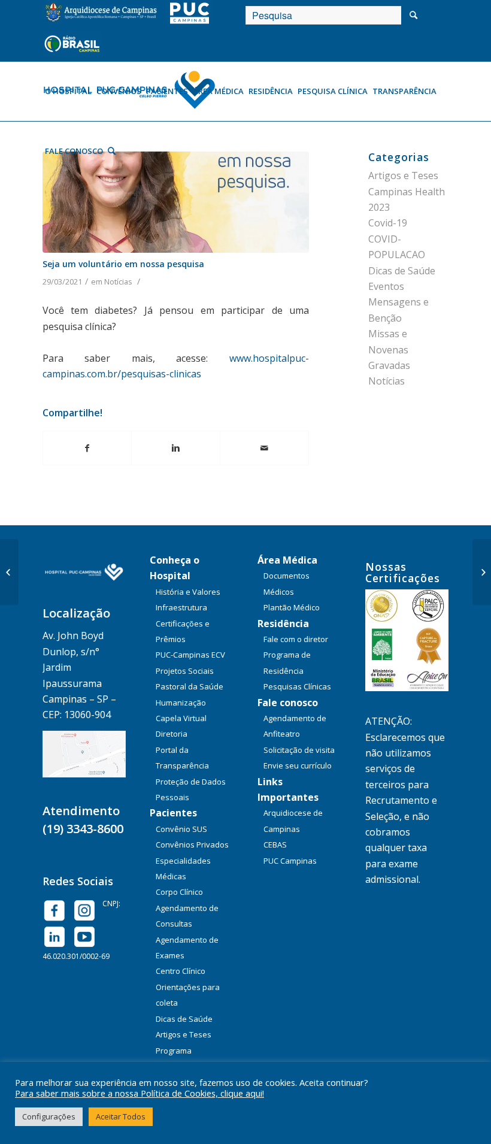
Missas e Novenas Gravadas (389, 349)
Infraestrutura (181, 607)
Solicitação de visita (299, 749)
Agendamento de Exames (187, 947)
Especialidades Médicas (183, 868)
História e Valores (188, 591)
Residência (283, 623)
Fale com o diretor (295, 639)
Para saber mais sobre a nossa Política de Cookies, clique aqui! (139, 1093)
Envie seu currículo (297, 765)
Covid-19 (387, 222)
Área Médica (287, 560)
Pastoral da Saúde (189, 686)
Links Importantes (288, 789)
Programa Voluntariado (179, 1058)
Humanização (181, 702)
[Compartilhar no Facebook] (87, 448)
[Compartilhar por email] (264, 448)
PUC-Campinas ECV (190, 654)
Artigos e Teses (183, 1034)
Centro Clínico (180, 971)
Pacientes (173, 812)
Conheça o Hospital (174, 567)
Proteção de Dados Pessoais (191, 789)
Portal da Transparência (182, 757)
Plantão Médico (291, 607)
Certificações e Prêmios (183, 631)
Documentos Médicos (286, 583)
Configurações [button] (48, 1116)
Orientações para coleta (188, 995)
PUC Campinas (290, 860)
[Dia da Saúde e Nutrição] (481, 572)
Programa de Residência (287, 662)
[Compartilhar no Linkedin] (176, 448)
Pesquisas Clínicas (297, 686)
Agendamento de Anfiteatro (294, 726)
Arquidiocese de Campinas (293, 820)
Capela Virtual (181, 718)
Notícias (118, 281)
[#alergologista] (9, 572)
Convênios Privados (192, 844)
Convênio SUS (181, 829)
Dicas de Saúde (401, 270)
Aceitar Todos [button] (121, 1116)
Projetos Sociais (185, 670)
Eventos (386, 286)
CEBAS (275, 844)
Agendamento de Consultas (187, 916)
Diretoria (171, 733)
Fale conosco (287, 702)
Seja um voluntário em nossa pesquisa (123, 264)
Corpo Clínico (179, 891)
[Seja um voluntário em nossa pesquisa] (176, 202)
